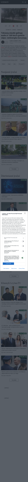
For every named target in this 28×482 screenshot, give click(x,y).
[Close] (25, 213)
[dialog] (14, 241)
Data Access (14, 268)
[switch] (23, 241)
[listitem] (14, 238)
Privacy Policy (22, 268)
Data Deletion (6, 268)
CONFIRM (8, 263)
